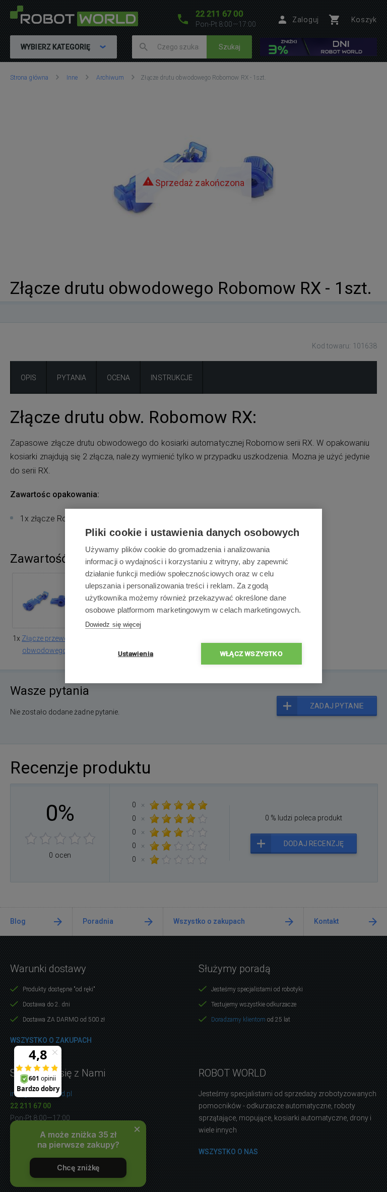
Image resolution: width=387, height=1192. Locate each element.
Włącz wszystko (251, 653)
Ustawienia (135, 653)
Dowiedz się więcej (113, 624)
